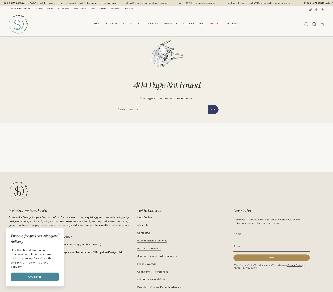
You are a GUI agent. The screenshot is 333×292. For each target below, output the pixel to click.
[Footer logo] (19, 191)
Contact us (263, 3)
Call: (20, 9)
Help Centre (79, 9)
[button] (112, 24)
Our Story (128, 9)
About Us (142, 225)
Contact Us (144, 233)
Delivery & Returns (44, 9)
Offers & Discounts (109, 9)
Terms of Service (241, 268)
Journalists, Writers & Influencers (157, 256)
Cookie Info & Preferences (152, 272)
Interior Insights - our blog (152, 241)
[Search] (213, 109)
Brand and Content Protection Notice (159, 287)
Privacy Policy (294, 265)
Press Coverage (146, 264)
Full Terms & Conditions (151, 279)
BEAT (188, 3)
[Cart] (322, 24)
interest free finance (156, 3)
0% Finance (63, 9)
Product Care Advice (149, 248)
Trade (92, 9)
